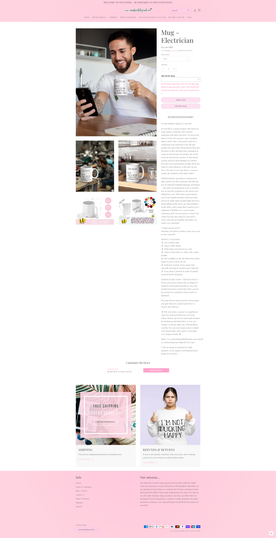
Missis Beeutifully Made (181, 531)
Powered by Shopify (194, 531)
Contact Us (80, 495)
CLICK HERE (84, 459)
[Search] (188, 10)
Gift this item (181, 106)
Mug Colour (165, 54)
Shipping (174, 50)
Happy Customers (83, 499)
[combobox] (180, 10)
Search (78, 483)
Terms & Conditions (84, 487)
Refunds (79, 506)
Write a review (156, 370)
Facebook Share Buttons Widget (181, 117)
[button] (99, 17)
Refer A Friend (81, 491)
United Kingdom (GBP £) (86, 529)
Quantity (164, 64)
